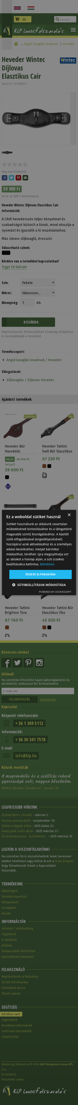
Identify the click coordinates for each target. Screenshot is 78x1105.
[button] (39, 584)
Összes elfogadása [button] (40, 574)
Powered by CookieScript (55, 591)
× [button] (69, 515)
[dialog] (39, 552)
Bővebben (47, 564)
